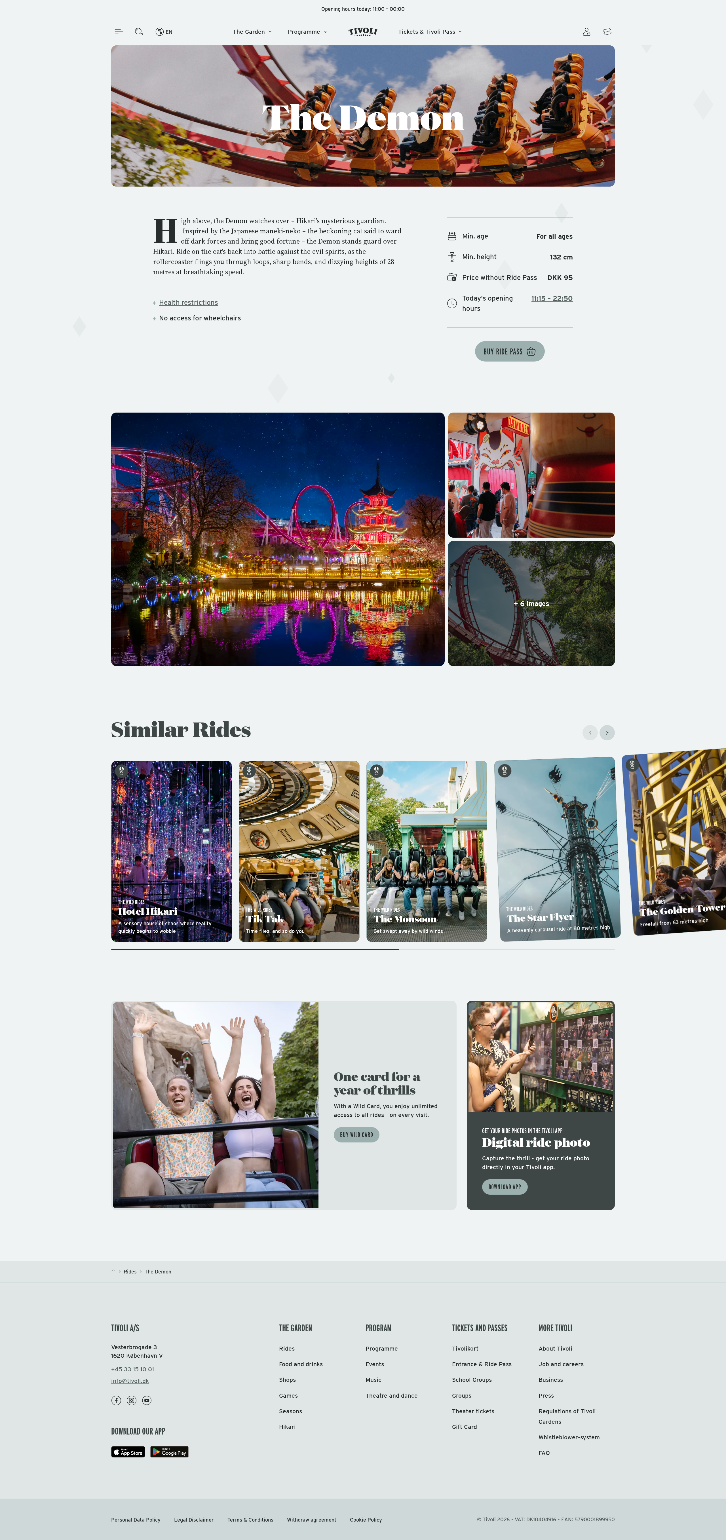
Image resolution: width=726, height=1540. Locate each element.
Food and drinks (301, 1364)
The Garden (249, 31)
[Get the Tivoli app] (541, 1105)
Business (551, 1379)
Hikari (287, 1426)
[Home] (362, 32)
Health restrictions (188, 302)
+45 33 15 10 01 (132, 1369)
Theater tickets (473, 1411)
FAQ (544, 1452)
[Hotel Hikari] (171, 851)
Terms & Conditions (250, 1520)
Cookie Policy (366, 1520)
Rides (130, 1272)
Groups (461, 1395)
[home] (113, 1271)
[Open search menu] (139, 31)
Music (373, 1379)
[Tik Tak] (299, 851)
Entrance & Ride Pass (482, 1364)
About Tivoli (555, 1348)
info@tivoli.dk (130, 1380)
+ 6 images (531, 603)
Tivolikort (465, 1348)
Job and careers (561, 1364)
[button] (363, 539)
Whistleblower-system (569, 1437)
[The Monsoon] (426, 851)
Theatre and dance (392, 1395)
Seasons (290, 1411)
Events (375, 1364)
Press (546, 1395)
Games (288, 1395)
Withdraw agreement (311, 1520)
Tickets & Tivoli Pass (426, 31)
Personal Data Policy (136, 1520)
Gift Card (464, 1426)
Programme (304, 31)
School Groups (472, 1379)
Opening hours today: (363, 9)
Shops (287, 1379)
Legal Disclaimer (194, 1520)
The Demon (158, 1272)
